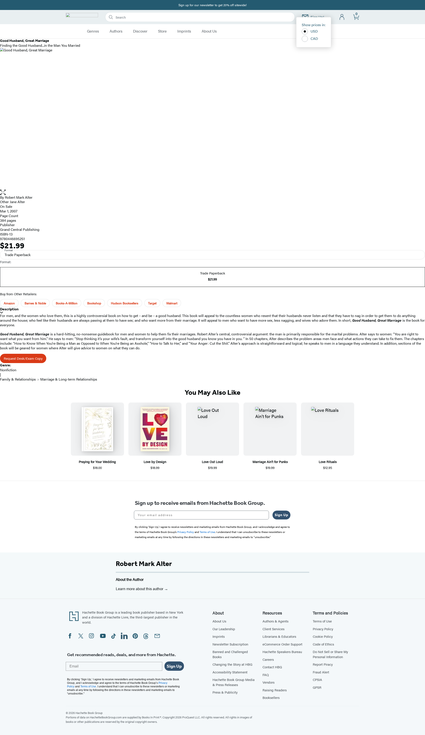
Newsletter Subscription (230, 644)
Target (152, 303)
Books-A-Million (66, 303)
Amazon (9, 303)
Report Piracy (323, 664)
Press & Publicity (225, 692)
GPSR (317, 687)
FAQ (266, 674)
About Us (209, 31)
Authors (116, 31)
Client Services (273, 628)
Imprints (184, 31)
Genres (93, 31)
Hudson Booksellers (124, 303)
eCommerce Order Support (282, 644)
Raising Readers (275, 690)
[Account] (342, 17)
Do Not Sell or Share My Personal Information (330, 654)
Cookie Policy (323, 636)
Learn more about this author (140, 588)
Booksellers (271, 697)
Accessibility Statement (229, 672)
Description (9, 309)
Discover (140, 31)
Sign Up (281, 515)
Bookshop (94, 303)
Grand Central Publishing (19, 229)
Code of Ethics (323, 644)
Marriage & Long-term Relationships (68, 379)
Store (162, 31)
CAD (314, 38)
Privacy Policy (323, 628)
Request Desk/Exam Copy (23, 358)
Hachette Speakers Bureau (282, 651)
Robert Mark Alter (144, 563)
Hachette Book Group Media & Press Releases (233, 682)
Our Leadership (223, 628)
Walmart (171, 303)
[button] (212, 192)
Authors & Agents (275, 621)
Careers (268, 659)
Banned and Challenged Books (230, 654)
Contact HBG (272, 667)
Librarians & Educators (279, 636)
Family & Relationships (18, 379)
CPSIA (317, 679)
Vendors (268, 682)
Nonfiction (8, 369)
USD (314, 31)
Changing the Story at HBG (232, 664)
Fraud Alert (321, 672)
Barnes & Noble (35, 303)
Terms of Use (322, 621)
